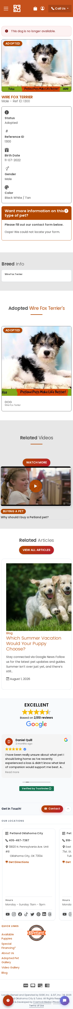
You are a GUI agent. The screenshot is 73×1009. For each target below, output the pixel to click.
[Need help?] (8, 1000)
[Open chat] (64, 1000)
